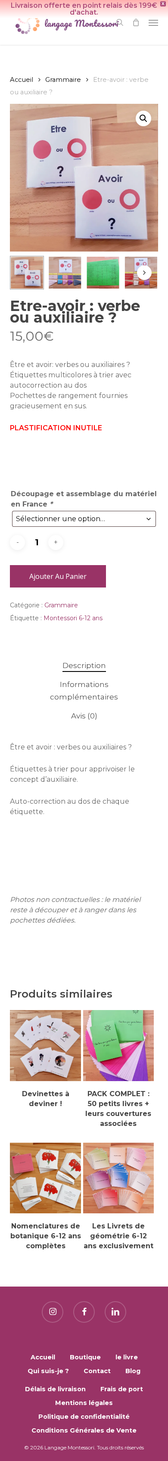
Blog (132, 1371)
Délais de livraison (55, 1389)
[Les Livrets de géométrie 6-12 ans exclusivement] (118, 1178)
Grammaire (63, 80)
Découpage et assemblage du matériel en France (84, 499)
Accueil (21, 80)
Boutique (85, 1357)
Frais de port (121, 1389)
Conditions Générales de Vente (84, 1430)
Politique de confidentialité (84, 1417)
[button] (153, 22)
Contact (97, 1371)
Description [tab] (84, 665)
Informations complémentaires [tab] (84, 690)
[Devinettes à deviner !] (45, 1045)
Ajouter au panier (58, 576)
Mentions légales (84, 1403)
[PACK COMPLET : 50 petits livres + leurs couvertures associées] (118, 1045)
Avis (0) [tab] (84, 716)
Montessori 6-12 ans (73, 618)
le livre (126, 1357)
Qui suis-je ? (48, 1371)
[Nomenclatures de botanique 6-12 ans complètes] (45, 1178)
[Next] (144, 272)
